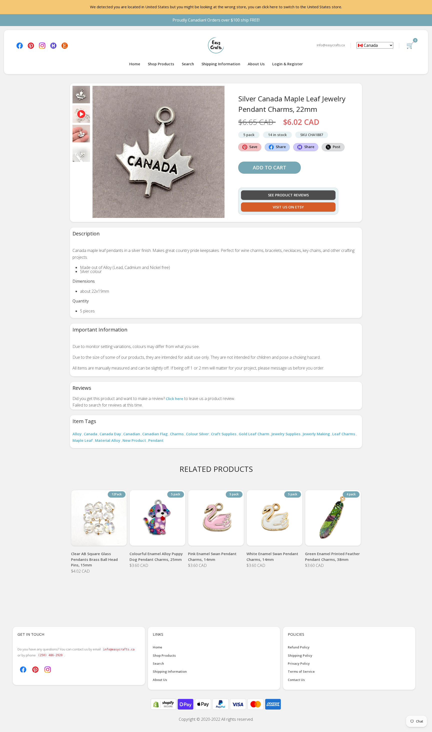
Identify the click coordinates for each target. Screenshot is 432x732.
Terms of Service (301, 671)
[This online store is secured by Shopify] (164, 703)
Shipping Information (221, 63)
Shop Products (161, 63)
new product (134, 440)
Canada (90, 433)
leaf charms (343, 433)
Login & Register (287, 63)
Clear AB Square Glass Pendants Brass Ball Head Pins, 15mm (94, 559)
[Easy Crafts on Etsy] (64, 45)
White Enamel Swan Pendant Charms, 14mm (272, 556)
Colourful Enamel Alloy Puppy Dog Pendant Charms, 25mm (156, 556)
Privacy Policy (299, 663)
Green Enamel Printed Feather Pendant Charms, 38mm (332, 556)
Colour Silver (197, 433)
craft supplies (223, 433)
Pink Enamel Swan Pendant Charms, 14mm (212, 556)
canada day (110, 433)
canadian (131, 433)
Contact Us (296, 679)
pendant (156, 440)
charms (177, 433)
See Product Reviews (288, 194)
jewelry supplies (286, 433)
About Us (256, 63)
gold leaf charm (254, 433)
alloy (77, 433)
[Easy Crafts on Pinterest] (30, 45)
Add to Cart (269, 167)
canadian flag (155, 433)
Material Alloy (107, 440)
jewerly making (316, 433)
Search (188, 63)
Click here (174, 398)
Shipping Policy (300, 655)
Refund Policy (299, 647)
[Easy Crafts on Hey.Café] (53, 45)
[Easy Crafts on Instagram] (42, 45)
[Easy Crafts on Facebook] (19, 45)
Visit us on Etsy (288, 206)
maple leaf (82, 440)
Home (134, 63)
